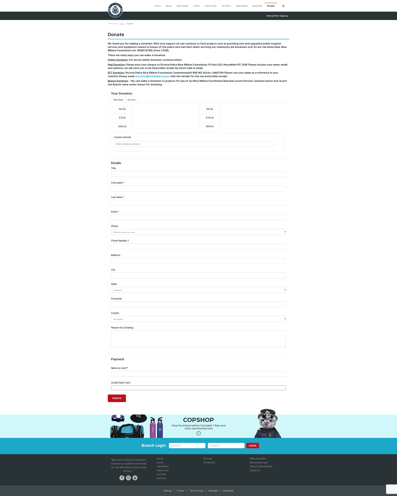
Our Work (226, 6)
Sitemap (167, 490)
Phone (114, 226)
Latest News (242, 6)
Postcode (116, 299)
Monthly (132, 100)
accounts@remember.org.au (152, 76)
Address (115, 255)
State (114, 284)
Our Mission (209, 462)
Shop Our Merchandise (261, 466)
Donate (270, 6)
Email (115, 212)
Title (113, 168)
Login (252, 445)
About (169, 6)
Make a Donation (258, 458)
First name (117, 183)
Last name (117, 197)
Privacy (180, 490)
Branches (257, 6)
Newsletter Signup (277, 15)
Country (115, 313)
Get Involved (182, 6)
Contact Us (255, 470)
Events (196, 6)
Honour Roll (210, 6)
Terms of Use (196, 490)
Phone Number (120, 241)
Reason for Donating (122, 327)
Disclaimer (228, 490)
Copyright (213, 490)
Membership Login (259, 462)
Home (158, 6)
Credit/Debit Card (120, 382)
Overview (207, 458)
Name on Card (119, 368)
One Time (118, 100)
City (113, 270)
